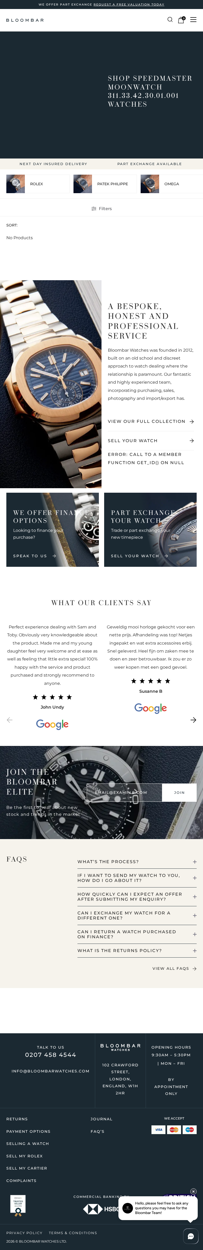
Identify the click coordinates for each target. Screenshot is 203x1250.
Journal (102, 1119)
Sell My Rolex (24, 1156)
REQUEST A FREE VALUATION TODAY (129, 4)
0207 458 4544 (50, 1054)
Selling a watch (27, 1143)
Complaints (21, 1180)
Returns (17, 1119)
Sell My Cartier (26, 1168)
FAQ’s (98, 1131)
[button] (9, 721)
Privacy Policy (24, 1233)
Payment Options (28, 1131)
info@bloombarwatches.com (51, 1071)
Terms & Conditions (73, 1233)
